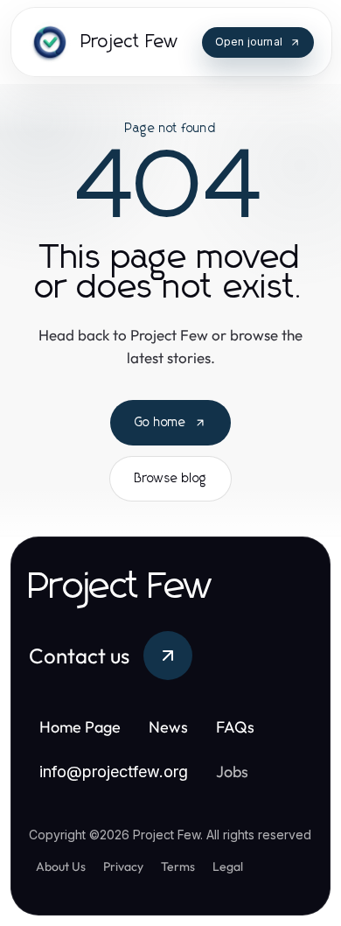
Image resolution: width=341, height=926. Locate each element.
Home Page (80, 727)
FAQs (235, 727)
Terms (178, 866)
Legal (227, 866)
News (168, 727)
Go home (160, 423)
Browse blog (170, 479)
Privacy (123, 866)
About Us (61, 866)
